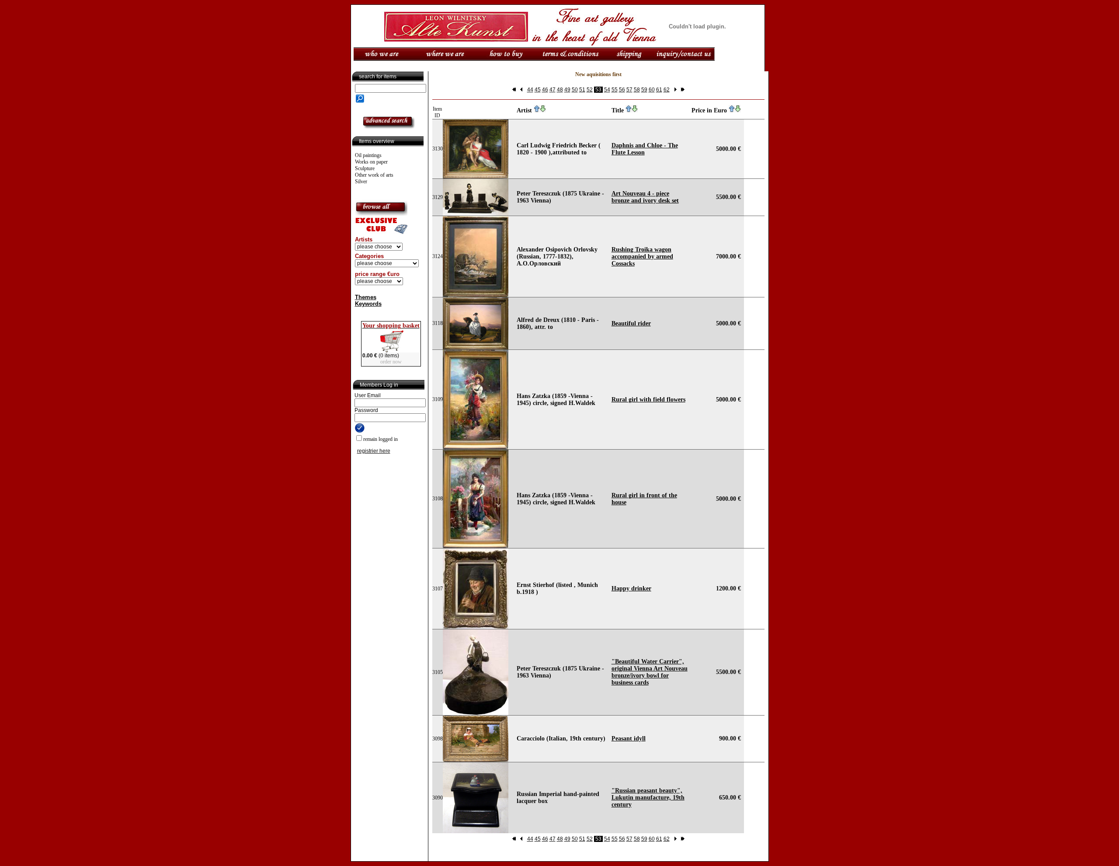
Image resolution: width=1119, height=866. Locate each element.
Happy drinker (631, 588)
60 (652, 90)
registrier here (373, 451)
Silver (361, 181)
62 (667, 90)
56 (622, 90)
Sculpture (365, 168)
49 (567, 90)
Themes (365, 297)
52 (590, 90)
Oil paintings (368, 155)
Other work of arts (374, 175)
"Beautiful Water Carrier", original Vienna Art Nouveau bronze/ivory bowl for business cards (650, 672)
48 (560, 90)
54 (607, 90)
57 (629, 90)
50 (575, 90)
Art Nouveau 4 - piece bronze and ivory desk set (645, 197)
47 (552, 90)
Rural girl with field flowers (648, 399)
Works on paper (371, 162)
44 (530, 90)
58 (637, 90)
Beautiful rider (631, 323)
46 (545, 90)
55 (615, 90)
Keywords (368, 303)
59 (644, 90)
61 (659, 90)
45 (538, 90)
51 (582, 90)
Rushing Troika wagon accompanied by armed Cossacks (642, 256)
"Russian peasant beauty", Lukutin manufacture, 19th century (648, 797)
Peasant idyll (629, 738)
